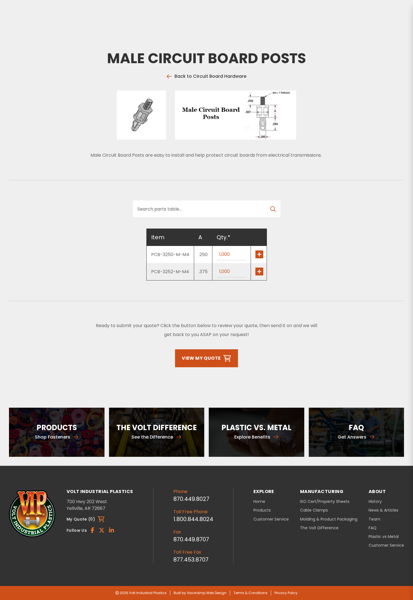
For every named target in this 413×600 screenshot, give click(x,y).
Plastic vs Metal (384, 536)
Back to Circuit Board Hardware (210, 76)
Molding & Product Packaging (328, 519)
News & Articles (383, 510)
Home (259, 501)
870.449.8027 (191, 499)
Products (262, 510)
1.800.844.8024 (193, 519)
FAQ (372, 528)
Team (374, 519)
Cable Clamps (314, 510)
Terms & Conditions (250, 592)
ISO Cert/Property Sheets (325, 501)
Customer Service (271, 519)
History (375, 501)
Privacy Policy (286, 592)
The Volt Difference (319, 528)
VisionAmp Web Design (206, 592)
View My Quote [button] (201, 358)
